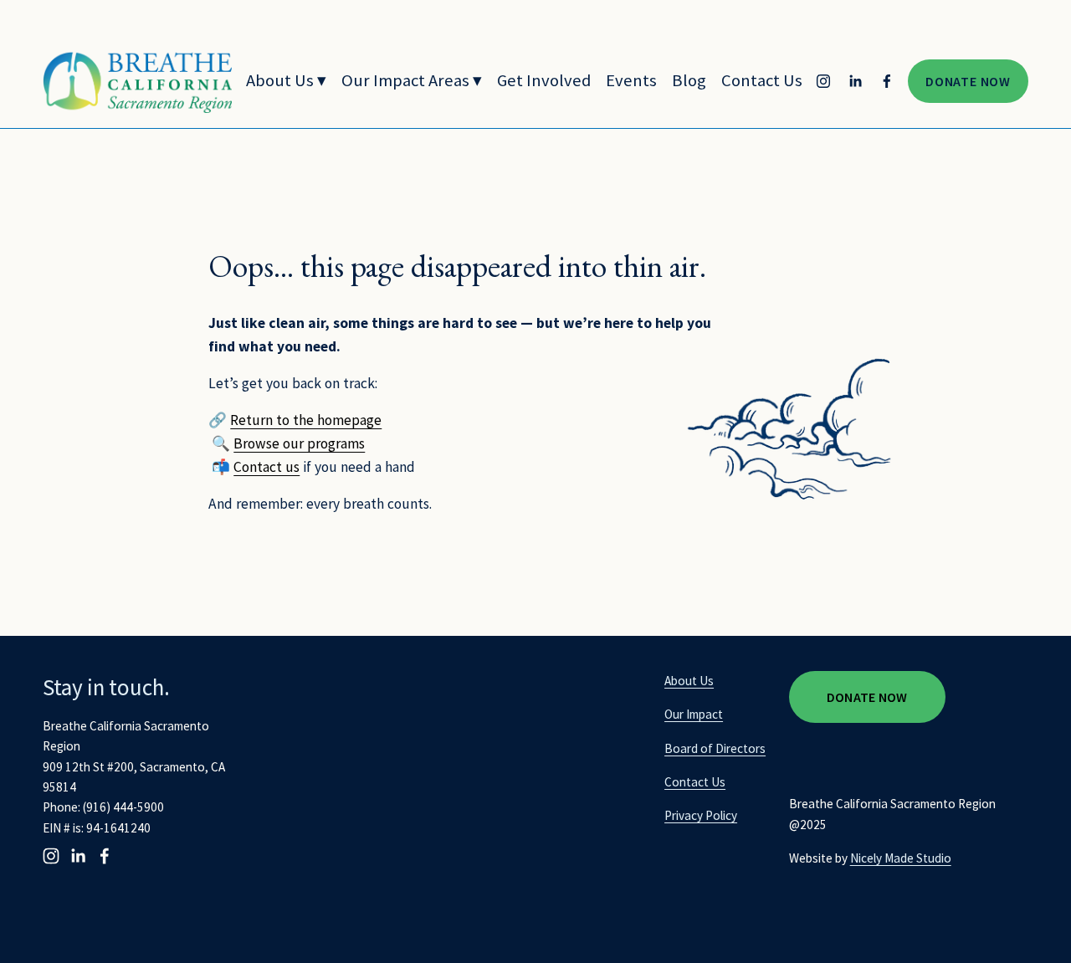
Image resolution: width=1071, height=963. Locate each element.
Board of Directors (715, 748)
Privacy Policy (700, 815)
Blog (689, 80)
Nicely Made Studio (900, 858)
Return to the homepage (306, 420)
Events (631, 80)
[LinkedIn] (855, 81)
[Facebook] (887, 81)
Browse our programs (299, 443)
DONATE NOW (968, 81)
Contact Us (761, 80)
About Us (689, 681)
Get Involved (544, 80)
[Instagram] (823, 81)
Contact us (266, 467)
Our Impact (693, 714)
